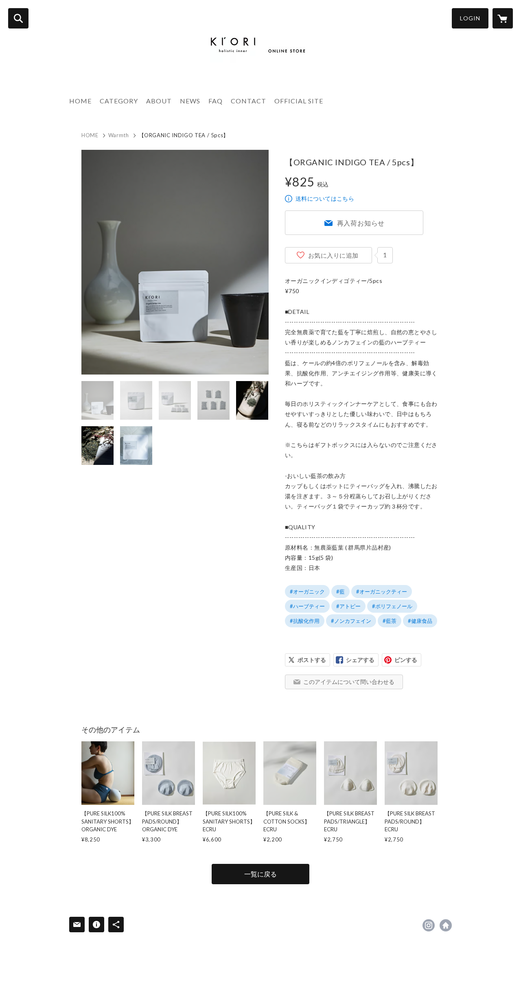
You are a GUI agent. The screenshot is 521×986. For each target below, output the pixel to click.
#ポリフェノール (392, 606)
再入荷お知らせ (361, 223)
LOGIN (470, 18)
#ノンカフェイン (351, 621)
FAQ (215, 101)
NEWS (190, 101)
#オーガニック (307, 591)
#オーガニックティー (381, 591)
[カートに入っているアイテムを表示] (503, 18)
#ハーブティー (307, 606)
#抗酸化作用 (305, 621)
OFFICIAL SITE (298, 101)
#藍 (340, 591)
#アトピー (348, 606)
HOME (80, 101)
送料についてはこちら (325, 198)
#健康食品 (420, 621)
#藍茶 (389, 621)
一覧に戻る (260, 874)
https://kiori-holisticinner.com (446, 925)
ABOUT (159, 101)
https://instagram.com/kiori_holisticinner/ (428, 925)
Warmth (118, 135)
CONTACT (248, 101)
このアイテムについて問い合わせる (348, 681)
